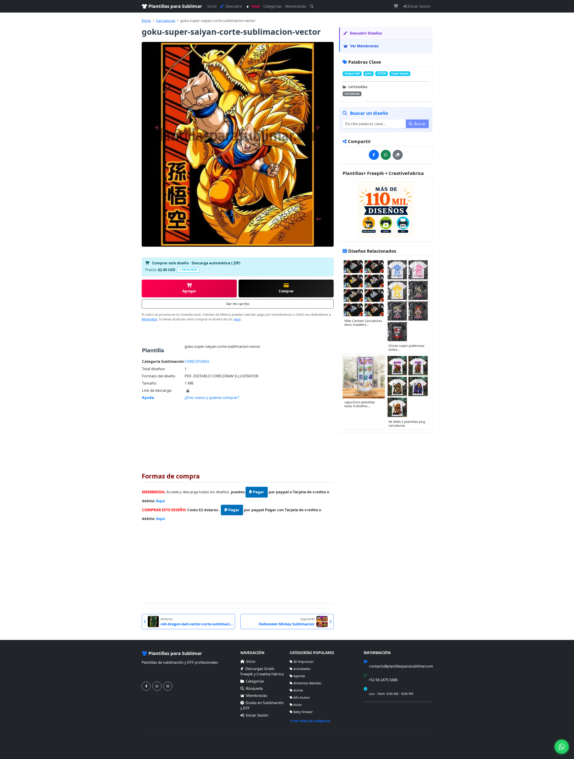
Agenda (299, 676)
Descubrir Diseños (365, 33)
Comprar (286, 291)
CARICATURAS (197, 361)
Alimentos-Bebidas (307, 683)
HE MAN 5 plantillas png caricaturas (406, 423)
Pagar (258, 491)
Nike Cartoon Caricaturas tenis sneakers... (363, 323)
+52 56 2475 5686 (383, 679)
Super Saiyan (400, 73)
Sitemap (426, 743)
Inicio (212, 6)
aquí (237, 319)
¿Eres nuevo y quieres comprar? (212, 397)
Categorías (272, 6)
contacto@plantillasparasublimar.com (401, 666)
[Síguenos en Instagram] (167, 686)
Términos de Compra (379, 708)
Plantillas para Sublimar (174, 6)
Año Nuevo (301, 697)
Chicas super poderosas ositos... (406, 348)
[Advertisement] (238, 433)
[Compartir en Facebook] (374, 155)
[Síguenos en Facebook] (146, 686)
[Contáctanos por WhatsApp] (156, 686)
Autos (297, 704)
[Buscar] (311, 6)
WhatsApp (149, 319)
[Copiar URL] (398, 155)
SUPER (381, 73)
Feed (255, 6)
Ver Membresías (364, 45)
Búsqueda (254, 688)
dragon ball (352, 73)
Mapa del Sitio (374, 714)
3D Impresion (303, 661)
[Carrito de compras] (396, 6)
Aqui (160, 500)
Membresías (295, 6)
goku (368, 73)
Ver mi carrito (237, 303)
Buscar (419, 123)
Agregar (189, 291)
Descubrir (233, 6)
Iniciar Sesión (418, 6)
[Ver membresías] (385, 209)
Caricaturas (165, 20)
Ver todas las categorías (311, 721)
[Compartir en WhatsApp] (386, 155)
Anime (298, 690)
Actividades (302, 669)
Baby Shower (303, 712)
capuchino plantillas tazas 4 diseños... (359, 404)
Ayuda (148, 397)
